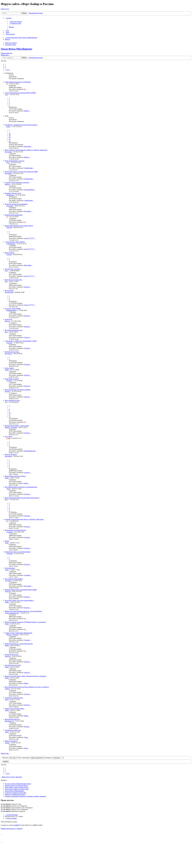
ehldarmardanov (11, 310)
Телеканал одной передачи (14, 698)
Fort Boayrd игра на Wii (13, 665)
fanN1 (8, 126)
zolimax (7, 689)
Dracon (7, 321)
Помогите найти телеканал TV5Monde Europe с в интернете (25, 622)
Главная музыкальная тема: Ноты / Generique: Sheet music (24, 519)
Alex (6, 94)
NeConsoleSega (29, 189)
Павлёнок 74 (9, 721)
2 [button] (5, 66)
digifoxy (26, 111)
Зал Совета (8, 436)
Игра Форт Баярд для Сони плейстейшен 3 (19, 600)
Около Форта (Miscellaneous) (16, 49)
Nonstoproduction (29, 451)
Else (6, 281)
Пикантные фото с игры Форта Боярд (17, 552)
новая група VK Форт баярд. (14, 708)
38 (9, 134)
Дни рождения (10, 568)
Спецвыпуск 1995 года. (13, 730)
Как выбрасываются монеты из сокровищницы (21, 487)
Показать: (5, 758)
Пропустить (5, 9)
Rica (6, 499)
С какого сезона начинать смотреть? (17, 182)
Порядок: (48, 758)
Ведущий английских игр (13, 330)
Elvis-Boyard (9, 292)
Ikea (6, 332)
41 (9, 139)
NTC (6, 271)
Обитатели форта (11, 454)
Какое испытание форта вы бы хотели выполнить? (22, 498)
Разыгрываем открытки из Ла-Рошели (18, 82)
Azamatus (9, 532)
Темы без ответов (11, 43)
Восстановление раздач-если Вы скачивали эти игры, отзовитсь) (27, 687)
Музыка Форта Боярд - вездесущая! (17, 426)
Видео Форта (9, 290)
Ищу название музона (12, 400)
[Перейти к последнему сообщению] (26, 89)
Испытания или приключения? (15, 530)
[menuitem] (15, 21)
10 (9, 413)
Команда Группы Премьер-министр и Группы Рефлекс (23, 611)
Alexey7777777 (29, 238)
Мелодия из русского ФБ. (13, 280)
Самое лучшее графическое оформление (18, 633)
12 (9, 416)
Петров (26, 726)
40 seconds (27, 586)
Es (7, 84)
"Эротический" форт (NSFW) (15, 242)
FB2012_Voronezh (11, 427)
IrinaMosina (10, 195)
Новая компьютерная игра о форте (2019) (19, 226)
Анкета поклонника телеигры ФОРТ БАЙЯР (20, 93)
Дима (8, 489)
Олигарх (27, 337)
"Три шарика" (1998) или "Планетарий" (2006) (21, 341)
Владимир (27, 146)
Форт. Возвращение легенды (14, 161)
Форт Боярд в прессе (12, 379)
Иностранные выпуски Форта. (15, 476)
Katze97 (7, 391)
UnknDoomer (28, 168)
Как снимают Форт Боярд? (14, 579)
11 (9, 415)
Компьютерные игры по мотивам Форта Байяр (21, 589)
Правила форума (6, 53)
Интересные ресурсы (12, 352)
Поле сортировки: (24, 758)
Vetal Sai (9, 227)
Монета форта (9, 253)
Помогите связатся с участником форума (19, 644)
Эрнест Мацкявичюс (12, 613)
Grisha (8, 438)
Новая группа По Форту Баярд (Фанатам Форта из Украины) (25, 676)
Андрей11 (8, 580)
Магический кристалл (12, 719)
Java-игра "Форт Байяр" (13, 308)
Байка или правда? (11, 741)
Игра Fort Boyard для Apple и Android (17, 389)
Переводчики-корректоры (13, 215)
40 (9, 137)
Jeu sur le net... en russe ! (13, 269)
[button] (7, 70)
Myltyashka (27, 265)
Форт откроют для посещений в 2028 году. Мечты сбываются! (26, 150)
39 (9, 135)
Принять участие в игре (13, 193)
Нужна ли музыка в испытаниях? (16, 204)
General (8, 254)
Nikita (7, 370)
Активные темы (10, 44)
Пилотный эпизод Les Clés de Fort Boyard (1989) (21, 171)
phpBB (16, 825)
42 (9, 141)
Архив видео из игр (11, 654)
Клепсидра (8, 319)
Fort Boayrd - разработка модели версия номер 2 (21, 125)
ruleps (7, 699)
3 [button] (5, 68)
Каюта (7, 541)
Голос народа (9, 368)
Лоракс (7, 743)
